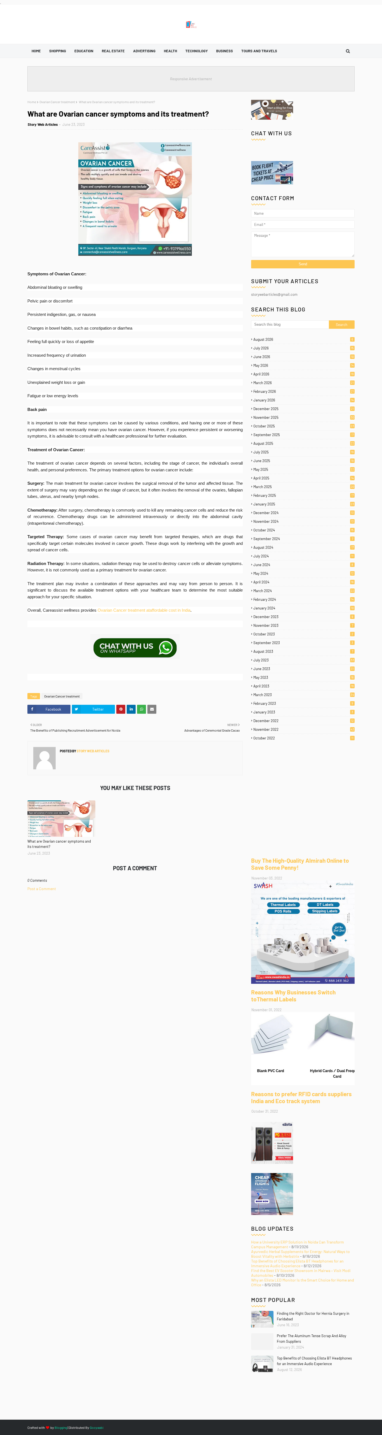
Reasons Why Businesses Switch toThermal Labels (293, 996)
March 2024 (303, 590)
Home (31, 102)
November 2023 (303, 625)
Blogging (61, 1427)
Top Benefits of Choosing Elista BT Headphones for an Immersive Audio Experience (297, 1263)
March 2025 (303, 486)
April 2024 (303, 582)
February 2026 (303, 391)
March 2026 (303, 382)
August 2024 (303, 547)
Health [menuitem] (170, 51)
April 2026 (303, 374)
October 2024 (303, 530)
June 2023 (303, 668)
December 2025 (303, 408)
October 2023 (303, 634)
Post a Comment (41, 888)
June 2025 (303, 460)
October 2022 (303, 738)
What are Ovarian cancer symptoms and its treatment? (59, 844)
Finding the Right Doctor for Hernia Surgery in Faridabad (313, 1316)
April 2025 (303, 478)
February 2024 (303, 599)
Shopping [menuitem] (57, 51)
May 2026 (303, 365)
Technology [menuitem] (196, 51)
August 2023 (303, 651)
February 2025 (303, 495)
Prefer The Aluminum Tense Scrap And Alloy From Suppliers (311, 1339)
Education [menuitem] (83, 51)
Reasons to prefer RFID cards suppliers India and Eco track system (301, 1097)
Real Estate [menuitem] (113, 51)
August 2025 (303, 443)
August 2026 (303, 339)
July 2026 (303, 348)
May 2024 (303, 573)
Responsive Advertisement (191, 79)
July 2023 (303, 660)
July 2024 (303, 556)
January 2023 (303, 712)
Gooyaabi (96, 1427)
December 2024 (303, 512)
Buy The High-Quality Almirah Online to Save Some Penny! (300, 864)
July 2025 (303, 452)
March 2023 (303, 694)
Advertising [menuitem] (144, 51)
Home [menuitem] (36, 51)
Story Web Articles (43, 124)
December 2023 (303, 616)
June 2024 (303, 564)
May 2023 (303, 677)
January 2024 (303, 608)
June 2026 (303, 356)
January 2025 (303, 504)
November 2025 (303, 417)
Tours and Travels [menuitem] (259, 51)
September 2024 (303, 538)
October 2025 (303, 426)
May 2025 (303, 469)
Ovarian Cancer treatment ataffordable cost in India (144, 610)
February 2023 (303, 703)
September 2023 (303, 642)
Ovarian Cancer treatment (57, 102)
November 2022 (303, 729)
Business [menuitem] (224, 51)
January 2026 (303, 400)
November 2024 (303, 521)
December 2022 (303, 720)
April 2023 (303, 686)
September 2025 (303, 434)
